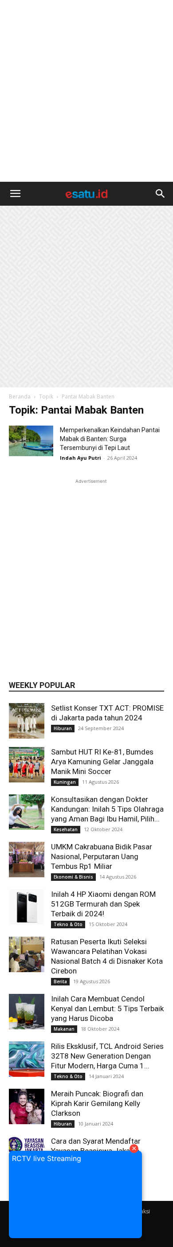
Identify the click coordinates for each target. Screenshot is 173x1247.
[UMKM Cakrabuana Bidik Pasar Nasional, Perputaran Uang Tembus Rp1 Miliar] (26, 859)
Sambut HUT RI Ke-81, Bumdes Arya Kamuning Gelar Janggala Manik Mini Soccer (102, 761)
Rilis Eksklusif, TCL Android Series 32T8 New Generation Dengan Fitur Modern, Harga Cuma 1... (107, 1056)
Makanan (64, 1029)
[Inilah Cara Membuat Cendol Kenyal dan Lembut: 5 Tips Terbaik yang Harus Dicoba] (26, 1011)
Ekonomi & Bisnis (73, 877)
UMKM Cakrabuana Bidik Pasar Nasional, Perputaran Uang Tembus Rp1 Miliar (101, 856)
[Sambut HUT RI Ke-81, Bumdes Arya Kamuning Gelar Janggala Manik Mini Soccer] (26, 764)
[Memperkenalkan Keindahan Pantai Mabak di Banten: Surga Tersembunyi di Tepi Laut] (31, 441)
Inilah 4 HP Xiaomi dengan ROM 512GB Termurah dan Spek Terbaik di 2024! (103, 904)
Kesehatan (66, 829)
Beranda (20, 396)
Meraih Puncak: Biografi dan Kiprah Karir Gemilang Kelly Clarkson (97, 1103)
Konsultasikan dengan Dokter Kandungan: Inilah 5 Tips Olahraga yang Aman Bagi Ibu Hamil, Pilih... (107, 809)
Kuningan (65, 782)
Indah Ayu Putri (80, 457)
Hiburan (63, 728)
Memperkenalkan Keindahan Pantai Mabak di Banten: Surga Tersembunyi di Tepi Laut (110, 438)
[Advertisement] (86, 90)
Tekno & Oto (68, 924)
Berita (60, 981)
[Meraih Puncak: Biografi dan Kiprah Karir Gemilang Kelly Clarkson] (26, 1106)
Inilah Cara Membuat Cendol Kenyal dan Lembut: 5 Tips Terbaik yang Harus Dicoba (107, 1008)
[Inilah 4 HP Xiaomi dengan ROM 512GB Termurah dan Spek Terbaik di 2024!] (26, 907)
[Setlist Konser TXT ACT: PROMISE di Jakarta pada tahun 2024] (26, 721)
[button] (15, 194)
